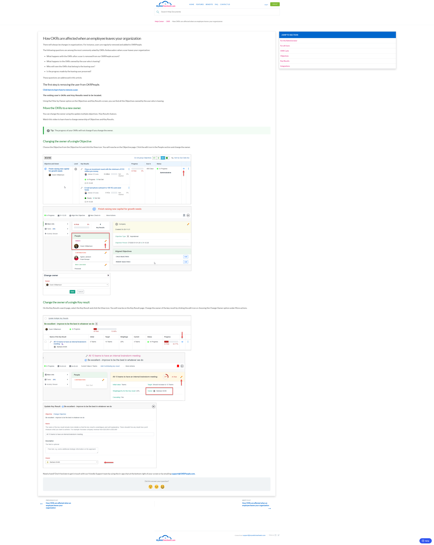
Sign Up (274, 4)
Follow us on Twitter (278, 535)
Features (200, 4)
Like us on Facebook (275, 535)
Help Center (159, 21)
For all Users (285, 46)
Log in (266, 4)
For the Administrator (288, 41)
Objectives (284, 56)
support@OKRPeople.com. (183, 474)
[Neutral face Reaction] (157, 486)
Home (191, 4)
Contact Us (225, 4)
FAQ (216, 4)
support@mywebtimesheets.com (254, 535)
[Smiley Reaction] (163, 486)
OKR (168, 21)
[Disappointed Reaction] (151, 486)
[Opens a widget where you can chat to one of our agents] (425, 541)
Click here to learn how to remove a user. (60, 90)
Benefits (209, 4)
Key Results (284, 61)
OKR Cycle (284, 51)
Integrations (285, 66)
